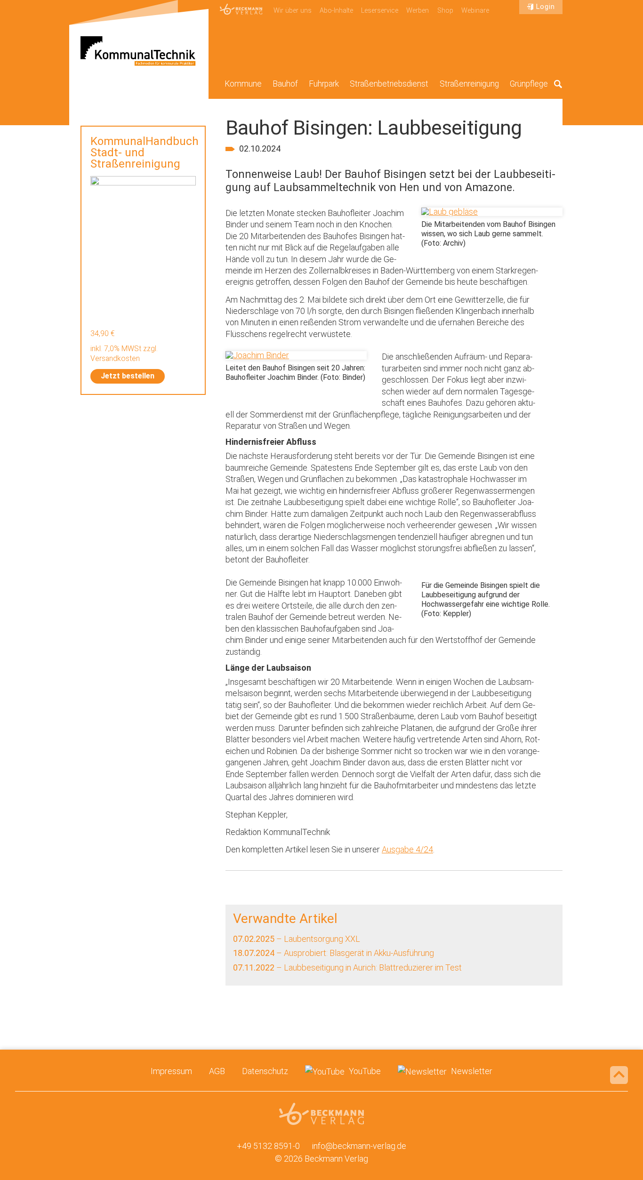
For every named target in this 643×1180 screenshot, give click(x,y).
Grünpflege (529, 83)
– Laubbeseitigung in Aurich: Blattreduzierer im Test (347, 967)
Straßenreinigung (469, 83)
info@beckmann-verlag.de (359, 1146)
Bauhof (285, 83)
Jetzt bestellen (127, 375)
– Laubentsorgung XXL (296, 939)
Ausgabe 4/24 (407, 849)
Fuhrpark (324, 83)
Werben (417, 11)
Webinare (475, 11)
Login (545, 7)
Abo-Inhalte (336, 11)
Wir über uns (292, 11)
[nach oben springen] (619, 1075)
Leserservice (379, 11)
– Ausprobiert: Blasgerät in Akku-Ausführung (333, 953)
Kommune (243, 83)
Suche (558, 83)
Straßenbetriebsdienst (389, 83)
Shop (445, 11)
